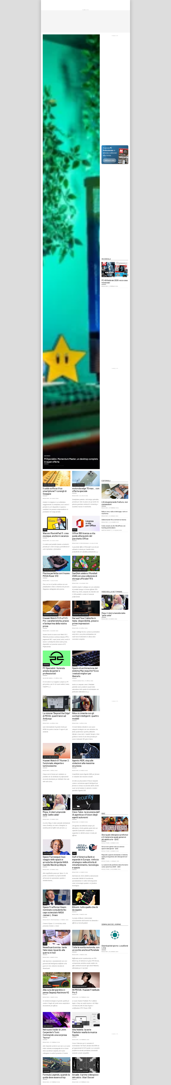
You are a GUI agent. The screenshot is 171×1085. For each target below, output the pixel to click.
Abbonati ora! (109, 160)
